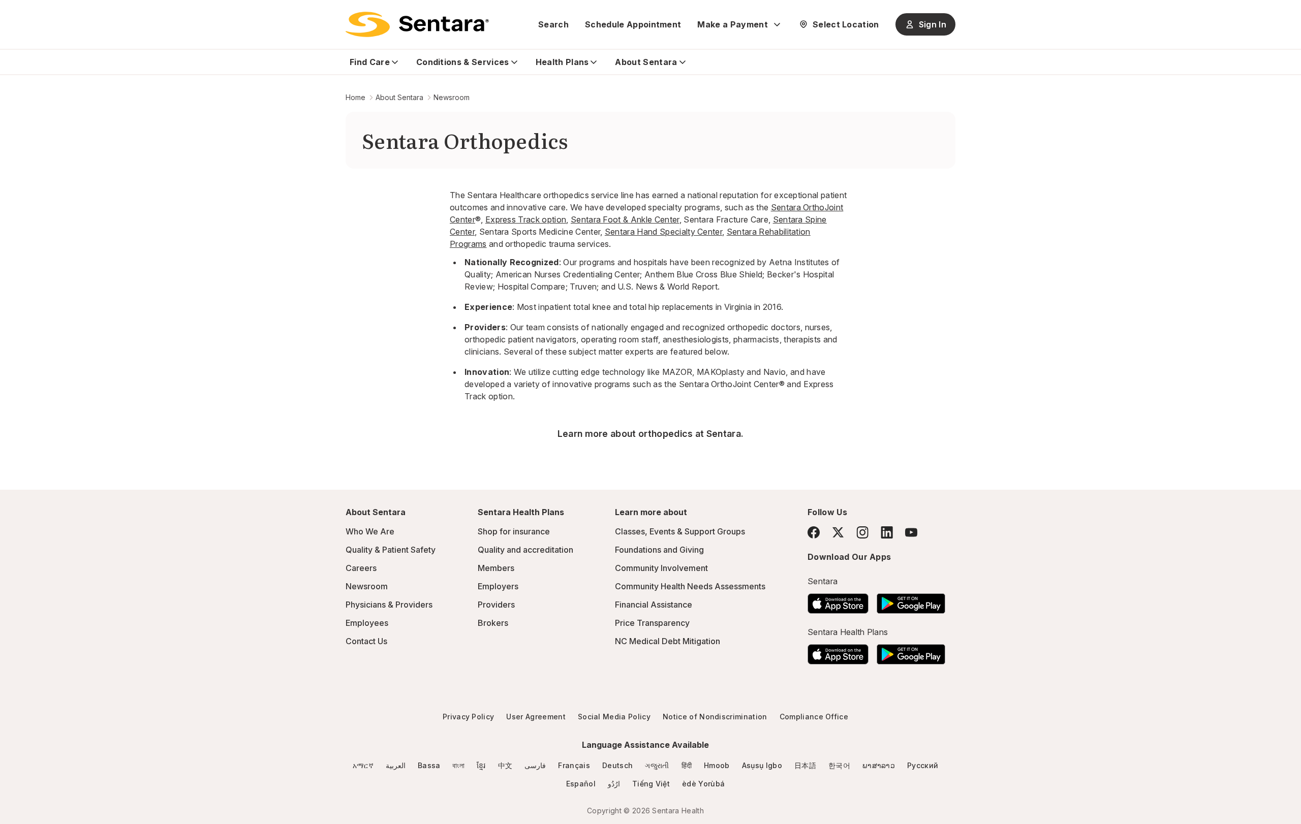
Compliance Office (814, 716)
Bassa (429, 765)
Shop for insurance (514, 531)
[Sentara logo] (417, 24)
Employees (367, 623)
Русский (922, 765)
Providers (496, 604)
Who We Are (370, 531)
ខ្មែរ (481, 765)
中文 (505, 765)
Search (553, 24)
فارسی (535, 765)
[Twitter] (838, 532)
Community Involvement (661, 568)
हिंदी (687, 765)
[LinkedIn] (887, 532)
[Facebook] (814, 532)
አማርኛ (363, 765)
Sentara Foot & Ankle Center (625, 219)
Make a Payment (732, 24)
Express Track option (525, 219)
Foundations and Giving (659, 550)
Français (574, 765)
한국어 (839, 765)
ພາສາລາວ (878, 765)
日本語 (805, 765)
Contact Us (366, 641)
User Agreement (535, 716)
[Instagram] (862, 532)
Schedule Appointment (633, 24)
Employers (498, 586)
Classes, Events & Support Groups (680, 531)
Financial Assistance (653, 604)
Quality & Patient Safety (391, 550)
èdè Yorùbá (703, 783)
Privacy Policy (468, 716)
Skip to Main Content (15, 14)
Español (581, 783)
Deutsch (617, 765)
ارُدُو (614, 783)
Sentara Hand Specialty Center (663, 232)
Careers (361, 568)
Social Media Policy (614, 716)
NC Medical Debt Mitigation (667, 641)
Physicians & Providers (389, 604)
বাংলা (458, 765)
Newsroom (451, 97)
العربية (396, 765)
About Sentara (399, 97)
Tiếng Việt (651, 783)
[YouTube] (911, 532)
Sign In (932, 24)
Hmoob (717, 765)
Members (496, 568)
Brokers (493, 623)
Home (355, 97)
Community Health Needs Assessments (690, 586)
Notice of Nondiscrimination (715, 716)
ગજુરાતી (657, 765)
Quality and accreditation (525, 550)
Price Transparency (652, 623)
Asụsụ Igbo (762, 765)
